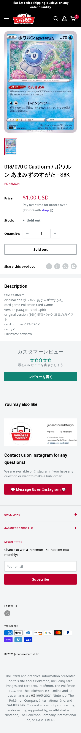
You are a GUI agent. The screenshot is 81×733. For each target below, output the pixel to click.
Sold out (40, 249)
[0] (73, 18)
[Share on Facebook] (49, 266)
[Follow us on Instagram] (7, 613)
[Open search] (56, 18)
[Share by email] (74, 266)
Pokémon (12, 184)
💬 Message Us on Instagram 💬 (38, 489)
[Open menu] (6, 18)
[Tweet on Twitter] (65, 266)
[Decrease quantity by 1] (27, 233)
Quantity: (12, 233)
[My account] (64, 18)
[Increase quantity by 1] (55, 233)
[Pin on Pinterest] (57, 266)
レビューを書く (41, 376)
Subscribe (40, 579)
